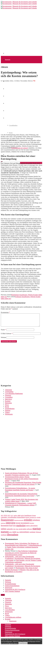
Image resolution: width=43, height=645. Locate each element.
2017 (12, 515)
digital (27, 517)
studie (14, 532)
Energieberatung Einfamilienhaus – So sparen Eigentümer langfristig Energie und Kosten (20, 489)
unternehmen (24, 532)
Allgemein (8, 67)
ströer (10, 532)
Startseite (7, 59)
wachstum (32, 532)
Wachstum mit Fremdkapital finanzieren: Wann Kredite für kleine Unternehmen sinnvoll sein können (23, 483)
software (29, 529)
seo (14, 529)
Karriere (7, 401)
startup (36, 528)
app (19, 515)
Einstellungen (22, 643)
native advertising (32, 525)
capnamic (4, 517)
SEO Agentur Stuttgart (12, 591)
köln (14, 525)
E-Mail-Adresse (7, 333)
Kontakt (7, 619)
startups (5, 531)
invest (18, 523)
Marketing (8, 403)
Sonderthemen (10, 408)
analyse (15, 515)
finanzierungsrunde (18, 520)
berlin (22, 515)
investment (25, 523)
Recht (11, 132)
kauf (11, 525)
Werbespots (9, 414)
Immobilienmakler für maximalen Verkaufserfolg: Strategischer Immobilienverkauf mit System (21, 494)
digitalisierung (33, 517)
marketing (21, 525)
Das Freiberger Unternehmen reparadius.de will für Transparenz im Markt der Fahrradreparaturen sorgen (21, 553)
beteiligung (28, 515)
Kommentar (5, 312)
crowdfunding (12, 517)
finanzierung (7, 519)
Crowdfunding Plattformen (14, 393)
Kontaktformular (10, 584)
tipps (18, 532)
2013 (2, 515)
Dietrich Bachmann (11, 570)
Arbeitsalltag (9, 392)
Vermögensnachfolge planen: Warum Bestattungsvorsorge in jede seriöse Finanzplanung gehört (21, 478)
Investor (31, 523)
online (3, 529)
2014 (5, 515)
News (7, 405)
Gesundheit (9, 397)
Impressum (8, 587)
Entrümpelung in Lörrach (19, 148)
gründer (28, 519)
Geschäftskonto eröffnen (13, 617)
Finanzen (8, 395)
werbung (4, 535)
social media (22, 529)
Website (3, 337)
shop (17, 529)
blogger (34, 515)
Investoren (5, 525)
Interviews (8, 399)
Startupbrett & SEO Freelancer (15, 589)
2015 (9, 515)
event (38, 517)
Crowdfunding (10, 610)
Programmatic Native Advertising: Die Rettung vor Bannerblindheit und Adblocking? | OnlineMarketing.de (23, 544)
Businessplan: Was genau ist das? (27, 568)
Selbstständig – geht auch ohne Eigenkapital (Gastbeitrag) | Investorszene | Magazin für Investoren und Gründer (22, 558)
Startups (7, 410)
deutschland (21, 517)
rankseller (10, 529)
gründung (36, 520)
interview (10, 522)
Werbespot (38, 532)
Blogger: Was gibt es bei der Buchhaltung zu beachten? (22, 570)
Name (3, 330)
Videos (7, 412)
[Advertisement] (21, 32)
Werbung (8, 582)
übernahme (12, 534)
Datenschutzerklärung (12, 586)
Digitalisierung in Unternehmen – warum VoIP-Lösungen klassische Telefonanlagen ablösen (20, 504)
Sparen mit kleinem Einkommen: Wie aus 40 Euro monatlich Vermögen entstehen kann (21, 474)
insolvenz (3, 523)
